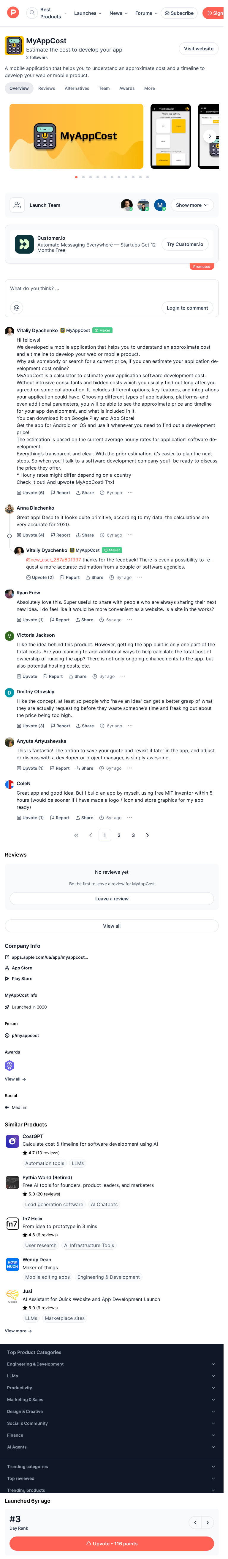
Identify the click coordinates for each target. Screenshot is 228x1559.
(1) (33, 619)
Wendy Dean (37, 1259)
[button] (150, 88)
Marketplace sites (65, 1318)
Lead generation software (54, 1204)
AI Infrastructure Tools (89, 1245)
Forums (143, 13)
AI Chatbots (104, 1204)
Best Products (50, 13)
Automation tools (44, 1163)
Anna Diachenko (35, 508)
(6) (34, 492)
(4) (34, 534)
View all (112, 926)
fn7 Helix (32, 1219)
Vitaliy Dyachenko (37, 330)
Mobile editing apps (47, 1277)
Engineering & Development (108, 1277)
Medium (19, 1107)
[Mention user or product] (16, 307)
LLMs (78, 1163)
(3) (34, 725)
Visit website (198, 49)
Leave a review (112, 899)
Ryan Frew (28, 593)
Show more (189, 205)
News (116, 13)
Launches (85, 13)
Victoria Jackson (36, 635)
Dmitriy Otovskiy (35, 691)
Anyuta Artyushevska (41, 741)
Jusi (27, 1291)
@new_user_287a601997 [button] (53, 560)
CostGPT (33, 1136)
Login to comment (187, 308)
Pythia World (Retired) (47, 1177)
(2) (43, 577)
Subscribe (182, 13)
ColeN (24, 783)
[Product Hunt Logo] (13, 13)
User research (40, 1245)
